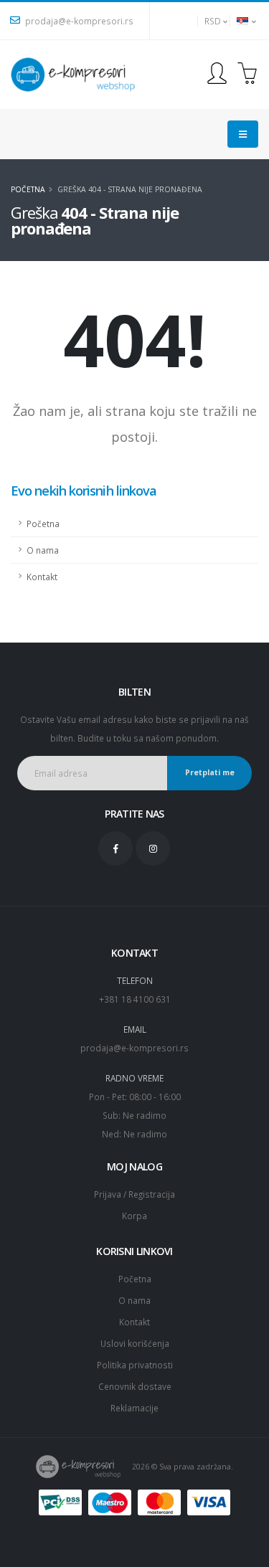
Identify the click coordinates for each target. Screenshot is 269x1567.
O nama (43, 550)
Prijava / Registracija (134, 1194)
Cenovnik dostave (134, 1386)
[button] (213, 21)
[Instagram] (153, 848)
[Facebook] (115, 848)
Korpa (134, 1215)
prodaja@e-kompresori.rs (78, 21)
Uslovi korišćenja (134, 1343)
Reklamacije (134, 1408)
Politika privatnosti (135, 1364)
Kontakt (42, 576)
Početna (28, 189)
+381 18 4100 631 (135, 999)
